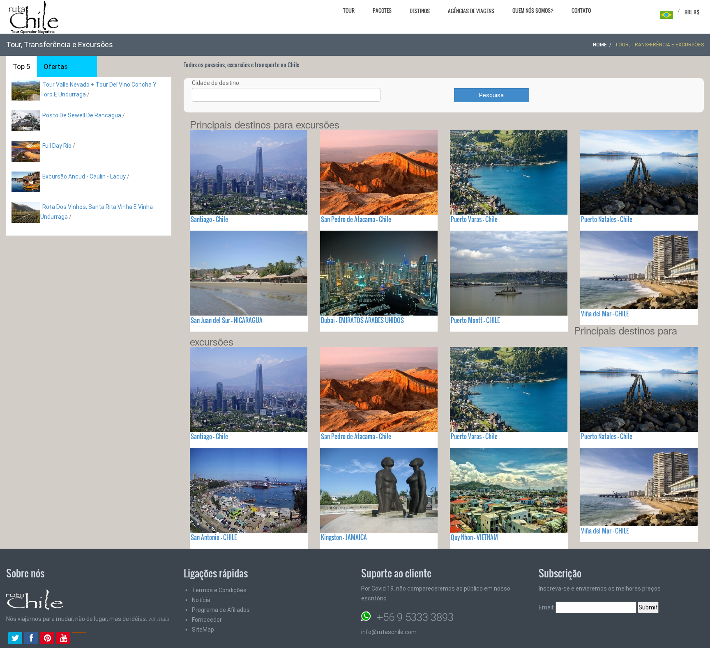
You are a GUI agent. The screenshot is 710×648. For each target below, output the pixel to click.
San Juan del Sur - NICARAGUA (227, 320)
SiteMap (203, 629)
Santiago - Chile (209, 219)
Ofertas (56, 66)
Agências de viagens (471, 11)
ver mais (158, 619)
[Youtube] (63, 639)
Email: (547, 607)
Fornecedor (207, 619)
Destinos (420, 11)
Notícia (201, 600)
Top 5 (21, 66)
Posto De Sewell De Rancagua (81, 115)
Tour (349, 10)
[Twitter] (15, 639)
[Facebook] (31, 639)
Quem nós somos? (532, 10)
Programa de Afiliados (221, 610)
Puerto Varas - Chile (474, 219)
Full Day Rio (56, 145)
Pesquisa (491, 95)
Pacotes (382, 10)
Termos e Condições (219, 590)
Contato (581, 10)
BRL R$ (692, 12)
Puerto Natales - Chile (606, 219)
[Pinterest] (47, 639)
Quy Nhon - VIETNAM (474, 537)
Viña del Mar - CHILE (605, 313)
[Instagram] (79, 639)
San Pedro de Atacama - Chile (356, 219)
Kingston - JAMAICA (344, 537)
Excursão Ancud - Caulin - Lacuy (84, 176)
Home (600, 45)
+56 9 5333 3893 (415, 617)
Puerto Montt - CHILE (475, 320)
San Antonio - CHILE (214, 537)
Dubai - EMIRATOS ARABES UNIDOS (362, 320)
